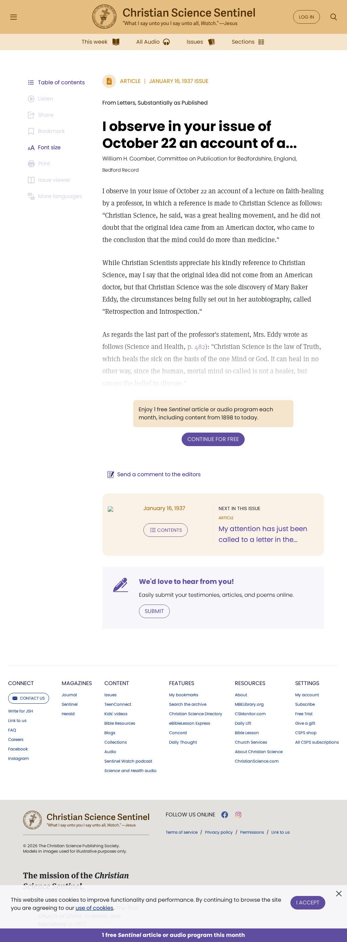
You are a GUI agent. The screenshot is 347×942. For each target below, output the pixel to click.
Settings (307, 683)
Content (116, 683)
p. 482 (196, 346)
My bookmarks (183, 695)
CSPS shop (306, 733)
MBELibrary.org (249, 704)
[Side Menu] (13, 17)
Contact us (32, 698)
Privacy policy (219, 832)
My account (307, 695)
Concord (178, 733)
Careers (15, 740)
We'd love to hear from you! (186, 581)
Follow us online (190, 814)
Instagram (18, 759)
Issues (110, 695)
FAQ (12, 730)
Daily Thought (183, 742)
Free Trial (303, 714)
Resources (250, 683)
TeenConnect (117, 704)
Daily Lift (243, 723)
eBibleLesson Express (189, 723)
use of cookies (94, 908)
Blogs (109, 733)
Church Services (251, 742)
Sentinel (70, 704)
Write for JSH (20, 711)
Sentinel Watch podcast (128, 761)
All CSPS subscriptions (317, 742)
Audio (110, 752)
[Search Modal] (333, 17)
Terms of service (182, 832)
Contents (169, 530)
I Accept (308, 902)
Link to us (17, 721)
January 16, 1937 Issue (178, 81)
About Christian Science (259, 752)
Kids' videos (115, 714)
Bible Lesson (247, 733)
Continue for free (213, 439)
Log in (306, 17)
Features (181, 683)
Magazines (77, 683)
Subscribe (305, 704)
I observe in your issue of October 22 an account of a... (199, 135)
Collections (115, 742)
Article (130, 81)
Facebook (18, 749)
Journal (69, 695)
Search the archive (187, 704)
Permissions (252, 832)
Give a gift (305, 723)
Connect (21, 683)
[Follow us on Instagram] (238, 815)
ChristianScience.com (257, 761)
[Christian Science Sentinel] (173, 16)
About (241, 695)
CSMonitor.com (250, 714)
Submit (154, 611)
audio (130, 771)
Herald (68, 714)
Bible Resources (119, 723)
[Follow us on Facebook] (225, 815)
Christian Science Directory (195, 714)
